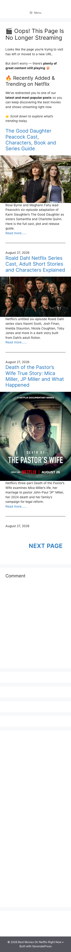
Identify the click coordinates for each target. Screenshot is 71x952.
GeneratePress (42, 946)
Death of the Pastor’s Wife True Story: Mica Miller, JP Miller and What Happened (34, 376)
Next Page (46, 545)
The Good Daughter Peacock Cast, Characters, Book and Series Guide (30, 140)
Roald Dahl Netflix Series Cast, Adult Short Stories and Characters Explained (35, 264)
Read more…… (16, 233)
